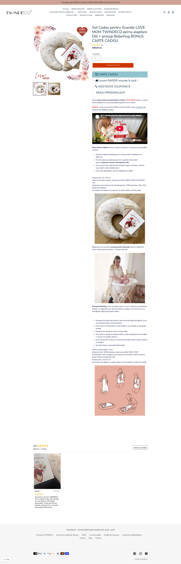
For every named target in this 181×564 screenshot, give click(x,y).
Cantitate (96, 54)
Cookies (98, 538)
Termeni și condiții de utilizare (67, 535)
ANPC (84, 535)
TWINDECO (144, 559)
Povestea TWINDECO (44, 535)
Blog (90, 538)
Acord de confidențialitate (132, 535)
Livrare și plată (95, 535)
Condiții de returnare (111, 535)
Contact (82, 538)
